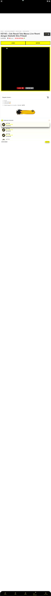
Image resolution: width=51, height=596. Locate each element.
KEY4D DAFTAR (26, 31)
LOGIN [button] (19, 88)
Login (15, 594)
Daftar (25, 594)
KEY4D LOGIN (18, 31)
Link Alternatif (35, 594)
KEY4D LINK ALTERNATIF (10, 31)
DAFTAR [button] (28, 88)
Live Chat (46, 594)
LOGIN (13, 43)
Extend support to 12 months (14, 105)
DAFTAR (38, 43)
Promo (5, 594)
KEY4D (2, 31)
